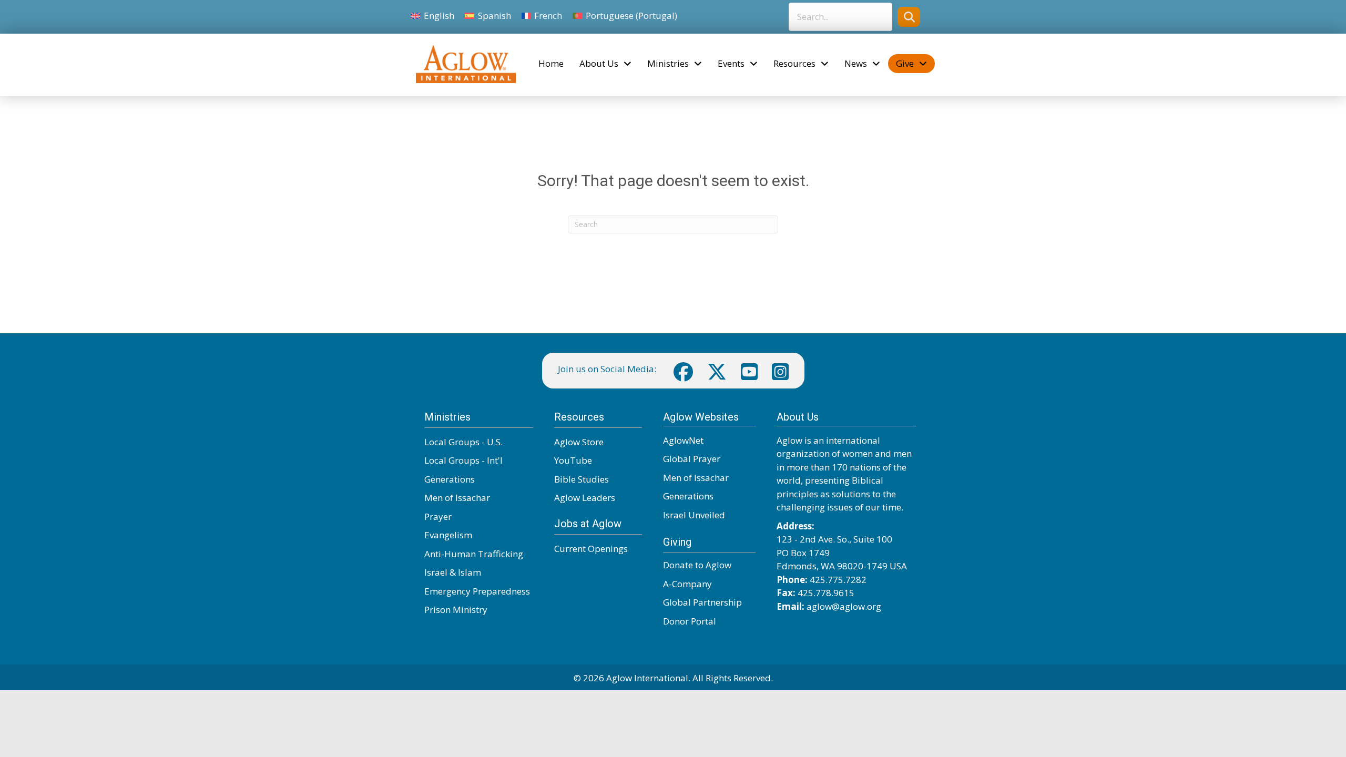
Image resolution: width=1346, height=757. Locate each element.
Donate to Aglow (697, 565)
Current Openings (591, 549)
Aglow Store (579, 442)
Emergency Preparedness (477, 591)
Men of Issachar (457, 498)
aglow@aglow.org (844, 606)
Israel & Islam (452, 572)
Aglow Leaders (584, 498)
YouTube (573, 460)
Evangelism (448, 535)
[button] (909, 16)
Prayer (438, 516)
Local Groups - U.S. (463, 442)
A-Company (687, 584)
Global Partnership (702, 602)
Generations (449, 479)
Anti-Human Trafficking (473, 554)
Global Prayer (691, 459)
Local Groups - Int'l (463, 460)
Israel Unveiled (694, 515)
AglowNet (683, 440)
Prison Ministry (455, 609)
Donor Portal (689, 621)
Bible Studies (581, 479)
